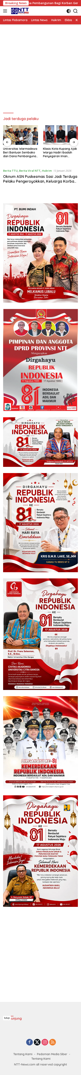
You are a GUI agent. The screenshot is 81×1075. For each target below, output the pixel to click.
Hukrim (47, 170)
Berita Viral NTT (29, 170)
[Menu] (6, 10)
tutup (7, 1018)
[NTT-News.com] (19, 10)
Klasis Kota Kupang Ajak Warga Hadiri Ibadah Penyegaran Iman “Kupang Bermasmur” (20, 152)
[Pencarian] (75, 11)
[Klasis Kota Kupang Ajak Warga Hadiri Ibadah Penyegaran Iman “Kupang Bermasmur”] (20, 135)
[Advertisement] (40, 69)
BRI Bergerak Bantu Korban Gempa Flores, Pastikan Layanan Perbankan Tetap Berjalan (58, 152)
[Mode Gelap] (68, 11)
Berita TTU (10, 170)
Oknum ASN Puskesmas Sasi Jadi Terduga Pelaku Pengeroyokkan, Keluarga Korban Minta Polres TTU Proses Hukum (40, 181)
